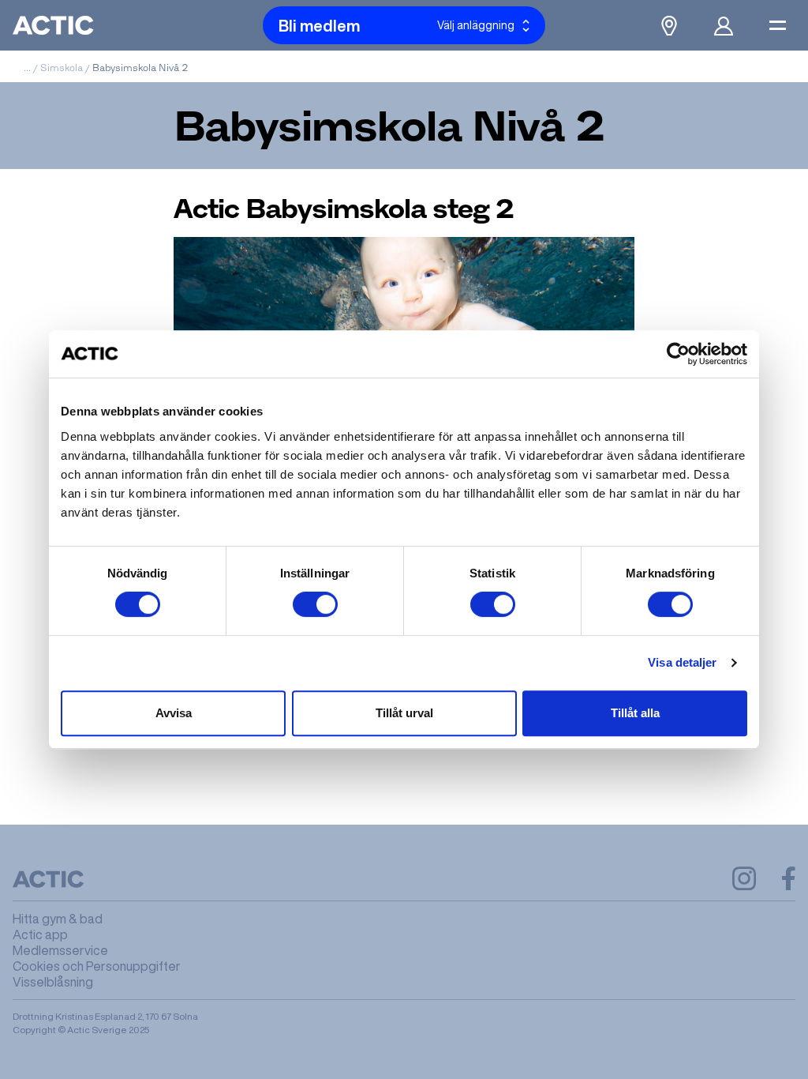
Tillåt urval (404, 713)
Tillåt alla (635, 713)
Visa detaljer (682, 662)
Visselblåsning (53, 982)
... (27, 67)
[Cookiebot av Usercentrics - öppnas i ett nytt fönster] (678, 354)
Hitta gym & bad (58, 918)
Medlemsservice (60, 950)
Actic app (40, 934)
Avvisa (173, 713)
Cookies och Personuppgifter (97, 966)
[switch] (315, 604)
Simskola (61, 67)
